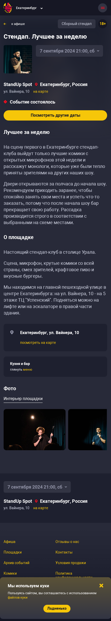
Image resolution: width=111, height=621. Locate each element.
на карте (40, 91)
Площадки (13, 552)
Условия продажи (71, 563)
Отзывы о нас (67, 542)
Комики (10, 573)
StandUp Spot (18, 84)
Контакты (64, 552)
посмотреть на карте (38, 343)
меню (27, 369)
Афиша (9, 542)
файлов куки (18, 597)
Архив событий (16, 563)
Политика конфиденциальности (74, 575)
